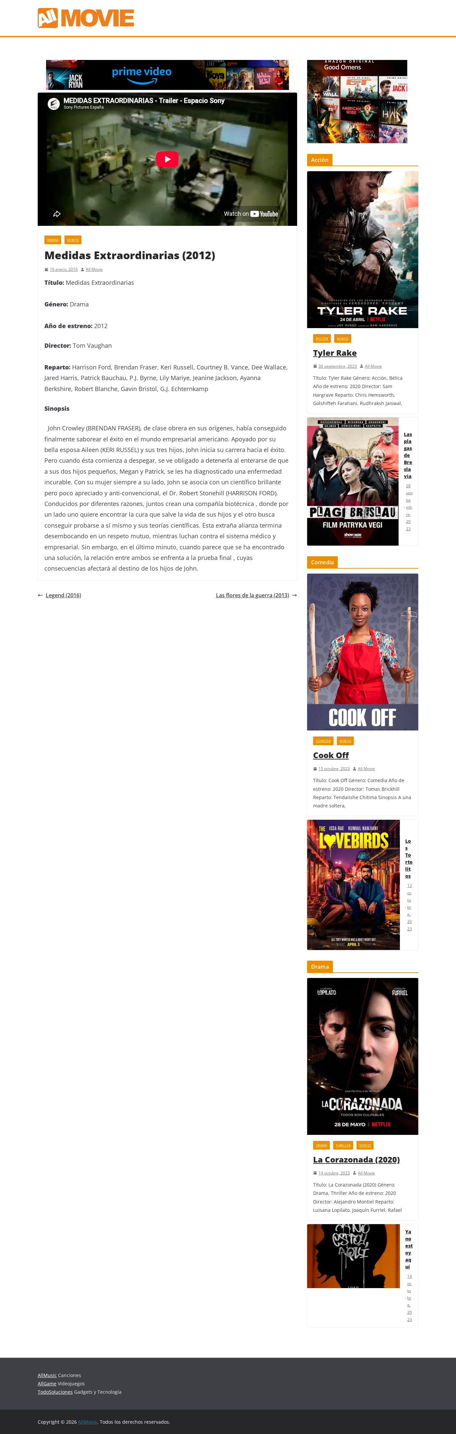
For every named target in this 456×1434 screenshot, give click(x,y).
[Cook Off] (362, 652)
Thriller (343, 1145)
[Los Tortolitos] (353, 885)
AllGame (47, 1383)
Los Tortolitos (409, 858)
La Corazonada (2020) (356, 1159)
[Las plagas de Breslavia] (353, 481)
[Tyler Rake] (362, 249)
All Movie (94, 269)
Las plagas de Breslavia (408, 455)
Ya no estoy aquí (409, 1249)
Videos (73, 240)
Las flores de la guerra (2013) (252, 595)
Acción (322, 338)
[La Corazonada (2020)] (362, 1056)
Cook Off (331, 754)
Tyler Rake (335, 352)
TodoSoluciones (55, 1392)
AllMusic (47, 1375)
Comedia (323, 740)
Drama (52, 240)
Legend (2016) (63, 595)
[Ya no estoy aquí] (353, 1275)
